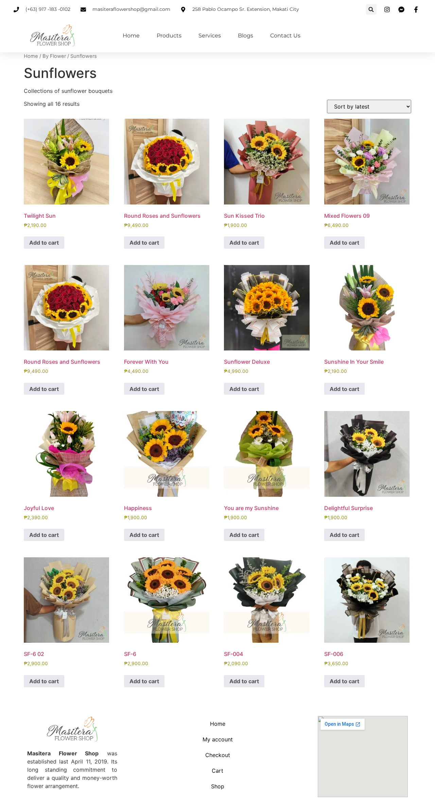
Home (131, 35)
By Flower (54, 56)
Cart (217, 770)
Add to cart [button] (44, 242)
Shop (217, 786)
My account (218, 739)
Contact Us (285, 35)
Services (209, 35)
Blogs (245, 35)
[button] (371, 9)
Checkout (217, 755)
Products (169, 35)
